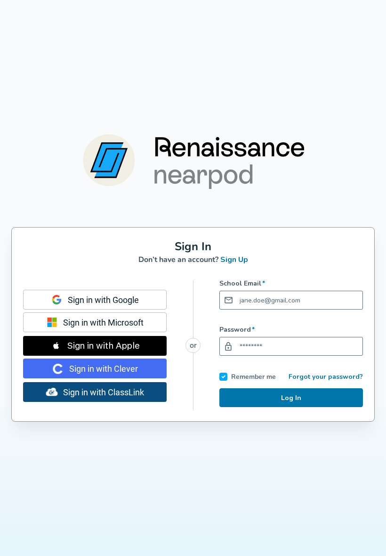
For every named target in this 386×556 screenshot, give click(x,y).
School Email (242, 283)
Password (237, 330)
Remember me (253, 377)
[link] (95, 300)
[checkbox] (223, 377)
